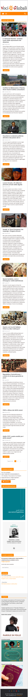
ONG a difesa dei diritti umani (13, 410)
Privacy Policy (4, 582)
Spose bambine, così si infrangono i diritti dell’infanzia (13, 280)
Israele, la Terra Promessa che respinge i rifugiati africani (13, 230)
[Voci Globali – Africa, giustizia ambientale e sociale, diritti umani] (14, 5)
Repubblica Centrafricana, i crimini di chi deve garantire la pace (13, 376)
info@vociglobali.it (5, 561)
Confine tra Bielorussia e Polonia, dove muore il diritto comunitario (14, 88)
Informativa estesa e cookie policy (9, 583)
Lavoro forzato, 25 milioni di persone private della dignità (12, 183)
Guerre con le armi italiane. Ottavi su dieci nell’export (12, 328)
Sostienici (7, 481)
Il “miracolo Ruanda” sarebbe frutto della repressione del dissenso (12, 40)
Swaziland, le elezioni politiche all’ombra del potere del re (13, 136)
